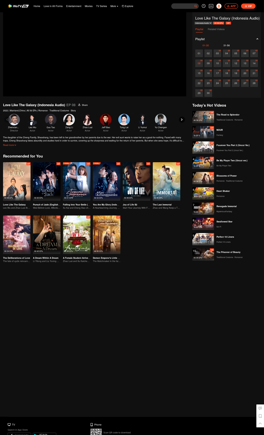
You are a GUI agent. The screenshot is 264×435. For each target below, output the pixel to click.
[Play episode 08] (199, 63)
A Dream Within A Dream (45, 257)
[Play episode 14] (254, 63)
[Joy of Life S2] (136, 181)
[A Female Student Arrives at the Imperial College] (76, 235)
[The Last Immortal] (166, 181)
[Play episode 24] (217, 83)
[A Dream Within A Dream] (47, 235)
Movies (89, 6)
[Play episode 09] (208, 63)
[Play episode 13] (245, 63)
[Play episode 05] (236, 53)
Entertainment (73, 6)
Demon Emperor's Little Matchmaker (111, 257)
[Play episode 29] (199, 93)
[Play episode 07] (254, 53)
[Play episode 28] (254, 83)
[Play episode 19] (236, 73)
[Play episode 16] (208, 73)
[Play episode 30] (208, 93)
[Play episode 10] (217, 63)
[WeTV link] (18, 6)
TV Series (101, 6)
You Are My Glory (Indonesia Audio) (111, 204)
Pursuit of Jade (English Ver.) (48, 204)
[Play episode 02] (208, 53)
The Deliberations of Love (16, 257)
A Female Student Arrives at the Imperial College (88, 257)
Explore (129, 6)
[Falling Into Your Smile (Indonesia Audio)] (76, 181)
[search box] (196, 6)
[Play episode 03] (217, 53)
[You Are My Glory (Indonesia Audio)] (106, 181)
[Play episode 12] (236, 63)
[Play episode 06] (245, 53)
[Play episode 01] (199, 53)
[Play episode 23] (208, 83)
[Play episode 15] (199, 73)
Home (37, 6)
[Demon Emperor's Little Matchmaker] (106, 235)
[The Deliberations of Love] (17, 235)
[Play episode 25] (226, 83)
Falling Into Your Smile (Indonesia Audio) (84, 204)
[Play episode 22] (199, 83)
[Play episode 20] (245, 73)
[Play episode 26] (236, 83)
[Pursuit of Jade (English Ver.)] (47, 181)
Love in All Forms (53, 6)
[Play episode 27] (245, 83)
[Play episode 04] (226, 53)
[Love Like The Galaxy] (17, 181)
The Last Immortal (162, 204)
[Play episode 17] (217, 73)
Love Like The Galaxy (14, 204)
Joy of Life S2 (130, 204)
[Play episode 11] (226, 63)
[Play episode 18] (226, 73)
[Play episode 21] (254, 73)
